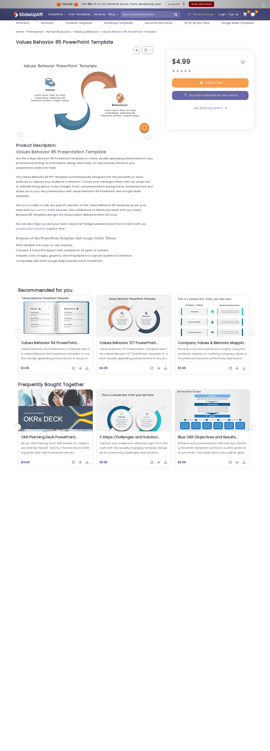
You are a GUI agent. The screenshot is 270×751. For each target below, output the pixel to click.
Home (20, 32)
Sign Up (234, 14)
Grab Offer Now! (201, 4)
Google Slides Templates (238, 23)
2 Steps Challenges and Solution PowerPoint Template (129, 439)
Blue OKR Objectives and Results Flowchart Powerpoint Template (207, 439)
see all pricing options (208, 108)
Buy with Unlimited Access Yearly (213, 95)
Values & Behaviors (86, 32)
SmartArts (22, 23)
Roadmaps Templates (118, 23)
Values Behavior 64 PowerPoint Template (49, 345)
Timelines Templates (79, 23)
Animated (47, 23)
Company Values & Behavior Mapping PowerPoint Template (212, 345)
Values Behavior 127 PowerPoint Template (128, 345)
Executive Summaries (158, 23)
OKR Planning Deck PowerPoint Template (48, 439)
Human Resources (58, 32)
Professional (35, 32)
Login (222, 14)
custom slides (45, 210)
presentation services (31, 229)
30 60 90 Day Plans (197, 23)
